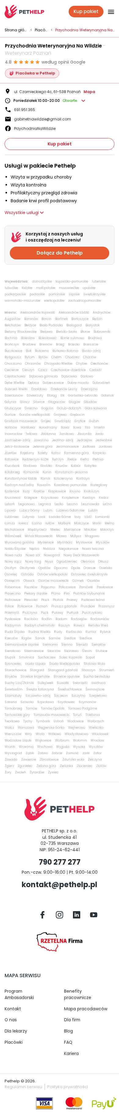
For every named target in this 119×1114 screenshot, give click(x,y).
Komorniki (31, 472)
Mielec (55, 529)
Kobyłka (90, 465)
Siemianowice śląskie (22, 644)
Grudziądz (63, 421)
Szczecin (61, 695)
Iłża (87, 427)
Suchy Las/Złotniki (19, 683)
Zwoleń (20, 772)
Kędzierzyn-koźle (35, 459)
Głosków (90, 402)
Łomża (10, 523)
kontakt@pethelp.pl (59, 885)
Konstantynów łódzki (21, 478)
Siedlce (70, 638)
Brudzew (29, 344)
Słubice (101, 651)
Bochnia (11, 338)
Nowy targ (33, 561)
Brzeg (60, 344)
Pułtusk (72, 612)
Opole (75, 568)
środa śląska (35, 663)
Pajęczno (48, 587)
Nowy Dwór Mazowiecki (81, 555)
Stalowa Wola (94, 663)
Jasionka (85, 434)
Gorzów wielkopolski (34, 414)
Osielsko (105, 568)
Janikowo (67, 434)
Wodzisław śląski (18, 740)
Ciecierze (12, 370)
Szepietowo (98, 695)
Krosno (75, 491)
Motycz (75, 536)
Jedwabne (104, 440)
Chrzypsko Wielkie (58, 363)
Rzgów (26, 638)
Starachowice (15, 670)
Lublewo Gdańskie (70, 510)
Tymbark (43, 721)
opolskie (89, 288)
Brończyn (12, 344)
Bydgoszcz (13, 357)
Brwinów (45, 344)
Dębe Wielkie (14, 382)
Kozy (26, 491)
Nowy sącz (13, 561)
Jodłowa (88, 446)
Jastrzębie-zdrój (17, 440)
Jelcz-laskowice (17, 446)
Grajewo (60, 414)
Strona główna (16, 30)
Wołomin (80, 740)
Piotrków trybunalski (89, 593)
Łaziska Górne (60, 517)
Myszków (103, 542)
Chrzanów (33, 363)
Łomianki (102, 517)
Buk (28, 351)
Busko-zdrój (91, 351)
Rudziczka (74, 632)
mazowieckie (69, 288)
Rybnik (105, 632)
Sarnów (54, 638)
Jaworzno (41, 440)
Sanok (40, 638)
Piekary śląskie (35, 593)
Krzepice (30, 497)
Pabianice (12, 587)
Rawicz (79, 625)
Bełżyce (30, 325)
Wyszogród (13, 753)
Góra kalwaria (96, 408)
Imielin (99, 427)
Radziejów (79, 619)
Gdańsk (107, 395)
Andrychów (101, 312)
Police (9, 606)
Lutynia (28, 517)
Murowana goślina (19, 542)
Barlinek (61, 319)
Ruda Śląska (15, 632)
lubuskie (11, 288)
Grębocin (77, 414)
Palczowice (67, 587)
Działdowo (39, 389)
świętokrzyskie (94, 294)
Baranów (31, 319)
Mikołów (90, 529)
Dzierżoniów (14, 395)
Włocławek (100, 734)
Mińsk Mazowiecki (38, 536)
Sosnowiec (13, 663)
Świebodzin (14, 689)
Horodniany (48, 427)
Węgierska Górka (51, 727)
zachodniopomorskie (84, 300)
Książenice (70, 497)
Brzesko (74, 344)
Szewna (11, 702)
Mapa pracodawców (85, 1009)
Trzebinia (92, 715)
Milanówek (13, 536)
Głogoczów (56, 402)
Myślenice (46, 542)
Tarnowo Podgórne (82, 708)
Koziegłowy (98, 485)
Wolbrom (62, 740)
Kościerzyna (63, 478)
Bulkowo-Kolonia (65, 351)
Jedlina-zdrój (62, 440)
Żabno (43, 753)
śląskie (74, 294)
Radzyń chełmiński (39, 625)
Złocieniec (84, 766)
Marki (96, 523)
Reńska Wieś (98, 625)
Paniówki (86, 587)
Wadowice (75, 721)
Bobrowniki (102, 331)
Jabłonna (48, 434)
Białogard (74, 325)
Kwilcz (103, 497)
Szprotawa (45, 702)
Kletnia (97, 459)
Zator (97, 753)
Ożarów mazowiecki (53, 580)
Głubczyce (13, 408)
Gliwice (39, 402)
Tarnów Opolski (52, 708)
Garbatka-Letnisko (83, 395)
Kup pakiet (60, 144)
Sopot (90, 657)
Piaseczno (12, 593)
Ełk (62, 395)
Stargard (37, 670)
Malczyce (81, 523)
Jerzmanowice (67, 446)
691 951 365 (24, 109)
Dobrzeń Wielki (16, 389)
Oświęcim (12, 580)
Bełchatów (13, 325)
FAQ (68, 1042)
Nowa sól (33, 555)
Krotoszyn (91, 491)
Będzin (97, 319)
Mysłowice (84, 542)
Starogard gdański (63, 670)
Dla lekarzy (16, 1031)
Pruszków (88, 606)
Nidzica (49, 549)
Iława (65, 427)
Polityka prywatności (67, 1087)
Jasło (99, 434)
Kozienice (12, 491)
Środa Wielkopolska (64, 663)
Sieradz (82, 644)
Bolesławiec (47, 338)
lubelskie (99, 281)
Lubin (47, 510)
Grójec (46, 421)
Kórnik (45, 478)
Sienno (66, 644)
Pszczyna (30, 612)
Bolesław (28, 338)
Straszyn (88, 670)
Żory (8, 772)
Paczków (30, 587)
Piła (67, 593)
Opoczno (60, 568)
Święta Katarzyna (40, 689)
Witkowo (54, 734)
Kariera (71, 1053)
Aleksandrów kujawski (37, 312)
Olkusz (103, 561)
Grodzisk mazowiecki (21, 421)
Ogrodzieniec (67, 561)
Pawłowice (105, 587)
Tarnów (31, 708)
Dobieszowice (53, 382)
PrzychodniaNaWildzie (35, 128)
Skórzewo (71, 651)
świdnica (98, 683)
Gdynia (10, 402)
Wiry (28, 734)
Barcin (46, 319)
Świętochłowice (70, 689)
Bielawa (46, 331)
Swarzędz (80, 683)
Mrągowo (92, 536)
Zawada (11, 759)
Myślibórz (64, 542)
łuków (49, 523)
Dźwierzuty (35, 395)
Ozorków (93, 580)
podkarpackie (15, 294)
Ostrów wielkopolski (52, 574)
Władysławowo (76, 734)
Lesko (59, 504)
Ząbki (30, 753)
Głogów (74, 402)
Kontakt (13, 1009)
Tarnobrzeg (13, 708)
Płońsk (58, 600)
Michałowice (14, 529)
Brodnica (95, 338)
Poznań (42, 606)
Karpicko (99, 453)
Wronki (10, 746)
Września (26, 746)
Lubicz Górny (29, 510)
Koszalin (43, 485)
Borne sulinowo (72, 338)
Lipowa (10, 510)
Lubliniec (12, 517)
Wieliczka (96, 727)
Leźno (107, 504)
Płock (45, 600)
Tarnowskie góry (17, 715)
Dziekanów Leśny (64, 389)
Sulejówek (45, 683)
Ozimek (78, 580)
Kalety (43, 453)
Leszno (72, 504)
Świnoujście (94, 689)
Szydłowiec (66, 702)
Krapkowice (57, 491)
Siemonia (50, 644)
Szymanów (87, 702)
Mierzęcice (72, 529)
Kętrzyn (58, 459)
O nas (11, 1020)
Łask (41, 517)
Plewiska (31, 600)
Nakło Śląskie (15, 549)
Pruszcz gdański (64, 606)
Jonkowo (105, 446)
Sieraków (99, 644)
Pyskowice (12, 619)
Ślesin (87, 651)
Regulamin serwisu (23, 1087)
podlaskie (37, 294)
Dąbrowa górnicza (43, 376)
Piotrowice (12, 600)
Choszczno (13, 363)
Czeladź (95, 370)
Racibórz (31, 619)
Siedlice (85, 638)
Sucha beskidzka (96, 676)
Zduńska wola (73, 759)
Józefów (10, 453)
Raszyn (64, 625)
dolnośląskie (42, 281)
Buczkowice (13, 351)
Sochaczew (47, 657)
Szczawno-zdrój (37, 695)
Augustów (12, 319)
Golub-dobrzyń (69, 408)
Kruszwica (12, 497)
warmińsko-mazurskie (22, 300)
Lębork (10, 504)
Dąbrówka (69, 376)
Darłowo (87, 376)
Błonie (85, 331)
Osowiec (11, 574)
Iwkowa (31, 434)
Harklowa (28, 427)
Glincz (25, 402)
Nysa (49, 561)
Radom (61, 619)
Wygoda (62, 746)
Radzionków (99, 619)
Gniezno (31, 408)
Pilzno (55, 593)
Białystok (92, 325)
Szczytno (78, 695)
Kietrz (84, 459)
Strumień (106, 670)
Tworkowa (12, 721)
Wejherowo (76, 727)
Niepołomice (68, 549)
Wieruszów (13, 734)
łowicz (23, 523)
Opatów (44, 568)
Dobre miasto (78, 382)
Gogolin (47, 408)
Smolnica (26, 657)
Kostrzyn (83, 478)
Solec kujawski (70, 657)
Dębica (33, 382)
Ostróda (27, 574)
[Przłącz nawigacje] (108, 11)
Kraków (39, 491)
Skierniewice (34, 651)
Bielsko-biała (66, 331)
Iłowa (77, 427)
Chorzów (89, 357)
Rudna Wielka (39, 632)
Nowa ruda (13, 555)
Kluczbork (12, 465)
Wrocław (97, 740)
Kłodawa (30, 465)
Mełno (109, 523)
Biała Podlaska (51, 325)
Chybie (81, 363)
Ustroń (58, 721)
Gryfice (79, 421)
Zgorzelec (25, 766)
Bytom (30, 357)
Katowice (12, 459)
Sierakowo (12, 651)
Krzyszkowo (49, 497)
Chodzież (72, 357)
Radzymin (13, 625)
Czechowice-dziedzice (68, 370)
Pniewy (72, 600)
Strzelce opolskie (66, 676)
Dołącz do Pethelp (60, 252)
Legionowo (26, 504)
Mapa (89, 91)
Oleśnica (88, 561)
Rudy (58, 632)
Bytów (43, 357)
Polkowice (24, 606)
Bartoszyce (79, 319)
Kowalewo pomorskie (70, 485)
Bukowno (42, 351)
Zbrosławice (49, 759)
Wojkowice (43, 740)
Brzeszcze (90, 344)
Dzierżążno (89, 389)
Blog (68, 1031)
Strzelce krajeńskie (35, 676)
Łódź (88, 517)
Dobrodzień (101, 382)
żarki (86, 753)
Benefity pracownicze (77, 994)
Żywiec (53, 772)
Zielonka (66, 766)
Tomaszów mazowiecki (51, 715)
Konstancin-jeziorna (71, 472)
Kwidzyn (88, 497)
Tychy (27, 721)
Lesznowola (90, 504)
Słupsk (10, 657)
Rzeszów (11, 638)
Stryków (11, 676)
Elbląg (52, 395)
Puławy (57, 612)
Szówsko (27, 702)
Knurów (61, 465)
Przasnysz (106, 606)
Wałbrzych (95, 721)
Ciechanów (99, 363)
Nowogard (52, 555)
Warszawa (26, 727)
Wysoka (79, 746)
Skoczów (53, 651)
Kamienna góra (76, 453)
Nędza (34, 549)
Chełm (56, 357)
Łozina (37, 523)
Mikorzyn (107, 529)
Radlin (46, 619)
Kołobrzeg (12, 472)
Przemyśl (12, 612)
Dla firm (72, 1020)
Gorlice (10, 414)
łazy (77, 517)
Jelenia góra (42, 446)
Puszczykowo (92, 612)
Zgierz (9, 766)
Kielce (72, 459)
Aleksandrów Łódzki (74, 312)
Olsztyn (10, 568)
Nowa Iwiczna (93, 549)
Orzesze (90, 568)
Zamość (72, 753)
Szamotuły (13, 695)
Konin (47, 472)
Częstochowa (15, 376)
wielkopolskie (54, 300)
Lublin (93, 510)
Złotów (101, 766)
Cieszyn (28, 370)
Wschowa (44, 746)
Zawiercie (28, 759)
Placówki (41, 30)
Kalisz (55, 453)
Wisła (40, 734)
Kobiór (76, 465)
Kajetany (27, 453)
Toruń (77, 715)
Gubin (94, 421)
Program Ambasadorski (19, 994)
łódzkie (27, 288)
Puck (44, 612)
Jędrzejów (84, 440)
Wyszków (96, 746)
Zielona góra (46, 766)
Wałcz (9, 727)
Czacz (42, 370)
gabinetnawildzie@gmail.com (42, 119)
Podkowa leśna (93, 600)
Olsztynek (27, 568)
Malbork (64, 523)
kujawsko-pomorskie (72, 281)
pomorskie (57, 294)
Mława (61, 536)
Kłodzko (46, 465)
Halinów (11, 427)
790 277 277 (60, 862)
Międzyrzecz (37, 529)
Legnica (44, 504)
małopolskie (45, 288)
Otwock (28, 580)
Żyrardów (37, 772)
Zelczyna (95, 759)
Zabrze (57, 753)
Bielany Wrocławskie (21, 331)
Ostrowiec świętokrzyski (89, 574)
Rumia (90, 632)
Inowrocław (13, 434)
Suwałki (63, 683)
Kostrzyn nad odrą (19, 485)
